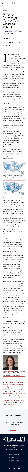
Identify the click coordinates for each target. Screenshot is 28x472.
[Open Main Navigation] (25, 3)
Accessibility (14, 453)
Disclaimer (21, 453)
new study (6, 76)
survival (13, 251)
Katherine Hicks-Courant (10, 393)
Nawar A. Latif (13, 400)
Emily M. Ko (14, 405)
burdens (5, 257)
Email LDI (7, 453)
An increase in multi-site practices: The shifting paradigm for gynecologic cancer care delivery (13, 384)
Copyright (16, 454)
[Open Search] (21, 3)
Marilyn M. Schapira (9, 398)
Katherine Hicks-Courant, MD (9, 371)
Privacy (10, 454)
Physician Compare (15, 112)
